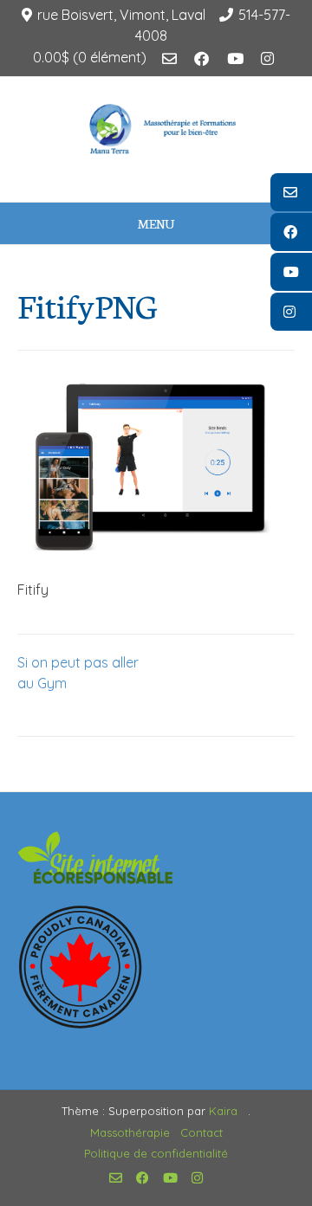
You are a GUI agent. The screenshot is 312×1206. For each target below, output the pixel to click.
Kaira (223, 1111)
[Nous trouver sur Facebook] (201, 59)
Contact (201, 1132)
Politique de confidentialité (156, 1153)
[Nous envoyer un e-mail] (169, 59)
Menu (156, 223)
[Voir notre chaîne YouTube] (235, 59)
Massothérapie (130, 1132)
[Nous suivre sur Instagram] (267, 59)
